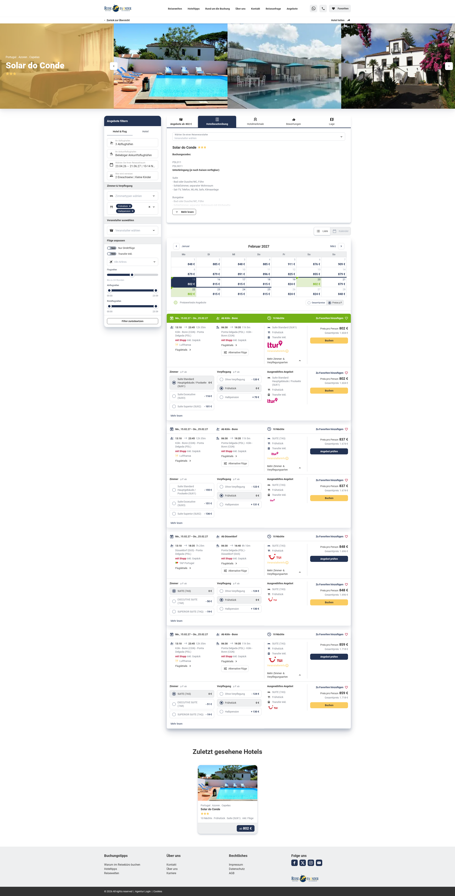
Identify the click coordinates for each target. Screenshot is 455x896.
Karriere (171, 873)
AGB (231, 873)
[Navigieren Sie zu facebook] (294, 863)
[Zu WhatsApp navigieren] (313, 8)
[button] (149, 207)
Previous (114, 66)
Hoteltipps (194, 8)
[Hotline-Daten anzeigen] (323, 8)
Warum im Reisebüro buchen (122, 864)
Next (449, 66)
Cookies (157, 891)
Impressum (236, 864)
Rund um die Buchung (217, 8)
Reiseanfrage (273, 8)
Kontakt (255, 8)
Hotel (145, 131)
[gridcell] (183, 262)
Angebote (292, 8)
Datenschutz (237, 869)
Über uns (240, 8)
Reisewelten (175, 8)
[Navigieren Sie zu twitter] (302, 863)
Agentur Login (143, 891)
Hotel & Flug (120, 131)
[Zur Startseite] (127, 8)
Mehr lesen (177, 415)
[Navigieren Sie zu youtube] (319, 863)
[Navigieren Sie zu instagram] (311, 863)
